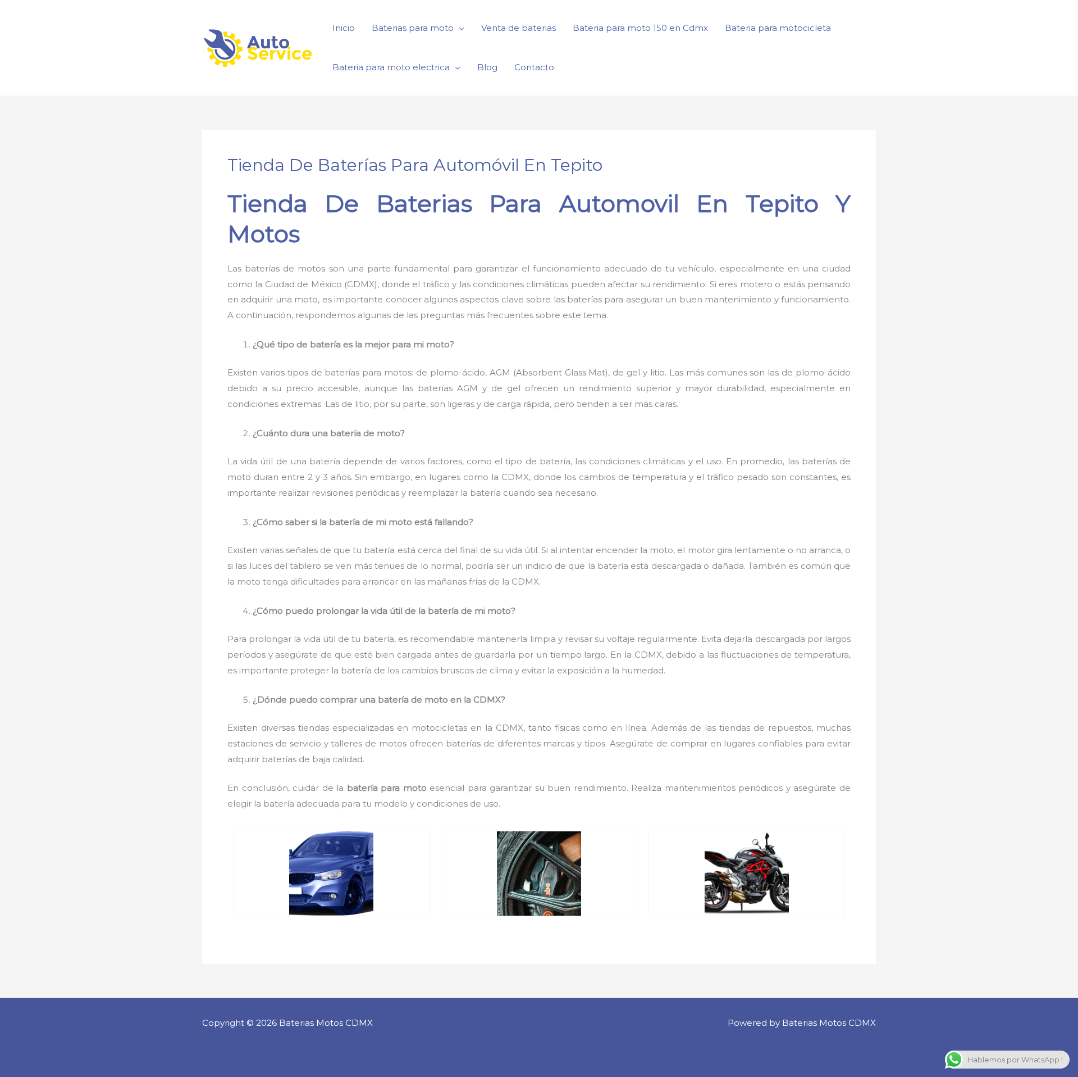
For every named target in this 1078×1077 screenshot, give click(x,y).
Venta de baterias (518, 27)
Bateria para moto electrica (391, 67)
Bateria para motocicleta (778, 27)
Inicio (343, 27)
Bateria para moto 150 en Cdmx (640, 27)
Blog (487, 67)
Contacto (534, 67)
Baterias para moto (413, 27)
